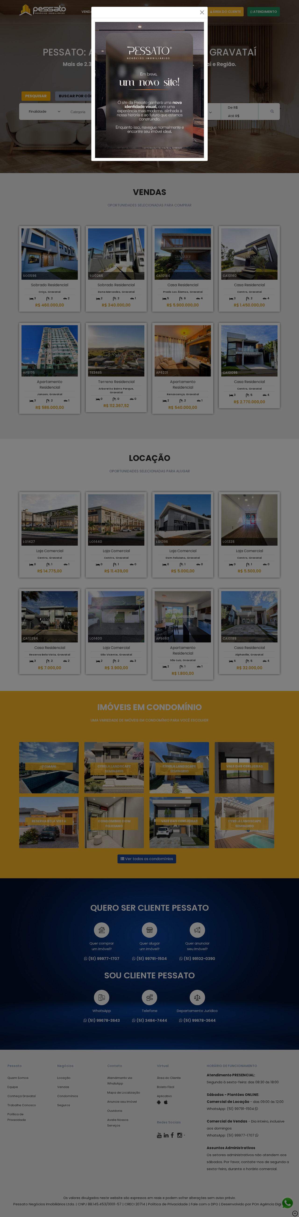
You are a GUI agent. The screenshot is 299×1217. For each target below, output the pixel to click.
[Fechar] (202, 12)
